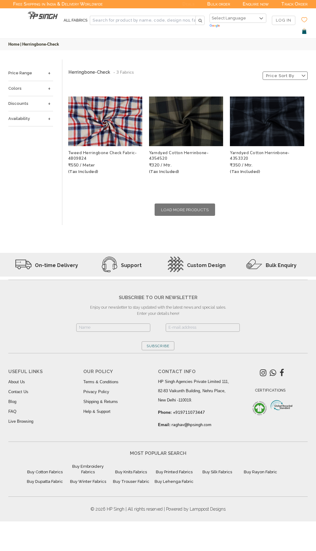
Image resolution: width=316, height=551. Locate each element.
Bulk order (218, 4)
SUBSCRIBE (158, 346)
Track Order (294, 4)
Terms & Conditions (100, 382)
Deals (188, 4)
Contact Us (18, 391)
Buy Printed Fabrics (174, 472)
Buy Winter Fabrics (88, 481)
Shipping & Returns (100, 401)
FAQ (12, 411)
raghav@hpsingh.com (191, 425)
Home (13, 44)
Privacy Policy (96, 391)
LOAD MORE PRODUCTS (185, 210)
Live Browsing (20, 421)
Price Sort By (280, 75)
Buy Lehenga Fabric (174, 481)
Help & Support (96, 411)
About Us (16, 382)
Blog (12, 401)
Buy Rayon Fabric (260, 472)
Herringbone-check (40, 44)
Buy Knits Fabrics (131, 472)
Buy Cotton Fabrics (45, 472)
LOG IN (283, 20)
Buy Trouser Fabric (131, 481)
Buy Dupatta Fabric (45, 481)
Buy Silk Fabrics (217, 472)
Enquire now (256, 4)
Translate (238, 26)
